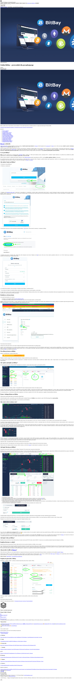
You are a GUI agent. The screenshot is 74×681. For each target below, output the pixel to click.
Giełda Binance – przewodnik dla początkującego (14, 556)
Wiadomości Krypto (33, 637)
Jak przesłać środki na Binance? (7, 140)
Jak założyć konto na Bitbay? (7, 132)
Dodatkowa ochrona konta (6, 133)
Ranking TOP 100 (21, 637)
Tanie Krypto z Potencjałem (4, 661)
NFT (31, 669)
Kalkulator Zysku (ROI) (11, 649)
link (24, 228)
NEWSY (2, 3)
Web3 (33, 669)
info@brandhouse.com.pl (28, 675)
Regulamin (7, 665)
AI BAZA (29, 3)
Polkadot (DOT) (33, 645)
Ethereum (58, 553)
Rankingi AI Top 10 (14, 653)
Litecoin (53, 553)
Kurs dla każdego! (30, 127)
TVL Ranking (54, 669)
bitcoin (13, 149)
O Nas (1, 665)
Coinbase (1, 641)
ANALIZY (24, 3)
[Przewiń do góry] (1, 680)
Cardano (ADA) (21, 645)
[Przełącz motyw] (1, 6)
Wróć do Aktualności (4, 633)
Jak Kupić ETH (35, 661)
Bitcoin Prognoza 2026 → (4, 632)
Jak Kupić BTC (30, 661)
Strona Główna (2, 637)
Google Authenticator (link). (19, 298)
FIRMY (21, 3)
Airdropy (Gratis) (27, 637)
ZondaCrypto (8, 641)
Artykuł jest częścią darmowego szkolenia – (7, 127)
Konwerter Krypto (23, 649)
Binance (41, 148)
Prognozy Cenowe (29, 649)
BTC (42, 498)
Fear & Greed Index (49, 669)
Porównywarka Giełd (14, 637)
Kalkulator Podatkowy (4, 649)
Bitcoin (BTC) (2, 645)
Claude (10, 653)
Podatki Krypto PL (40, 657)
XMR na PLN (12, 669)
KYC (15, 349)
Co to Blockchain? (24, 657)
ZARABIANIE (13, 3)
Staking (29, 669)
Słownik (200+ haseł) (17, 657)
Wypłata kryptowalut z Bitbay (7, 141)
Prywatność (10, 665)
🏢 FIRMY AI (33, 3)
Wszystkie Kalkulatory (36, 649)
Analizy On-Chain (39, 637)
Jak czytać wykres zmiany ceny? (7, 137)
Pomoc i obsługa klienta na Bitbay (7, 136)
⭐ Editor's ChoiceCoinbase (5, 625)
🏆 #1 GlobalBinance (13, 625)
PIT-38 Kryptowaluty (18, 669)
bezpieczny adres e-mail (10, 192)
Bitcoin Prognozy (37, 669)
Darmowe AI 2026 (21, 653)
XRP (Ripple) (17, 645)
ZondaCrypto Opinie (25, 669)
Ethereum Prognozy (43, 669)
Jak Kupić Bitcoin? (3, 657)
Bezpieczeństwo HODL (10, 657)
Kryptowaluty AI (19, 661)
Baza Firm (14, 665)
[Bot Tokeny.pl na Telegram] (3, 671)
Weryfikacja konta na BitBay (7, 134)
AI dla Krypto (26, 653)
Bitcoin (2, 144)
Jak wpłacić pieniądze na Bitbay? (7, 135)
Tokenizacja (2, 669)
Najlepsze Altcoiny (25, 661)
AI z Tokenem (30, 653)
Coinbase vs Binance (23, 641)
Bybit (13, 641)
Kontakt (3, 665)
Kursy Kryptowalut (8, 637)
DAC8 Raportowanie (19, 665)
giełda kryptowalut (28, 157)
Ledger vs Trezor (40, 661)
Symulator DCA (18, 649)
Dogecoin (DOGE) (27, 645)
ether (15, 149)
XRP (51, 553)
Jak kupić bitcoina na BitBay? (7, 138)
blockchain (20, 154)
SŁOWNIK (37, 3)
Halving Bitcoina (34, 657)
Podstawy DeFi (29, 657)
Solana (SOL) (12, 645)
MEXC (11, 641)
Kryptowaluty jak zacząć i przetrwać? (21, 127)
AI (26, 3)
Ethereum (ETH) (7, 645)
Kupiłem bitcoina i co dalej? (6, 139)
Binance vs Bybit (17, 641)
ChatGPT (7, 653)
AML (5, 349)
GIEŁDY (9, 3)
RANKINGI (5, 3)
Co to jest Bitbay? (5, 131)
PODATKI (17, 3)
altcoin (58, 552)
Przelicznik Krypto (7, 669)
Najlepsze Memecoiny (12, 661)
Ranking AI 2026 (3, 653)
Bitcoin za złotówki (5, 130)
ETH (40, 554)
